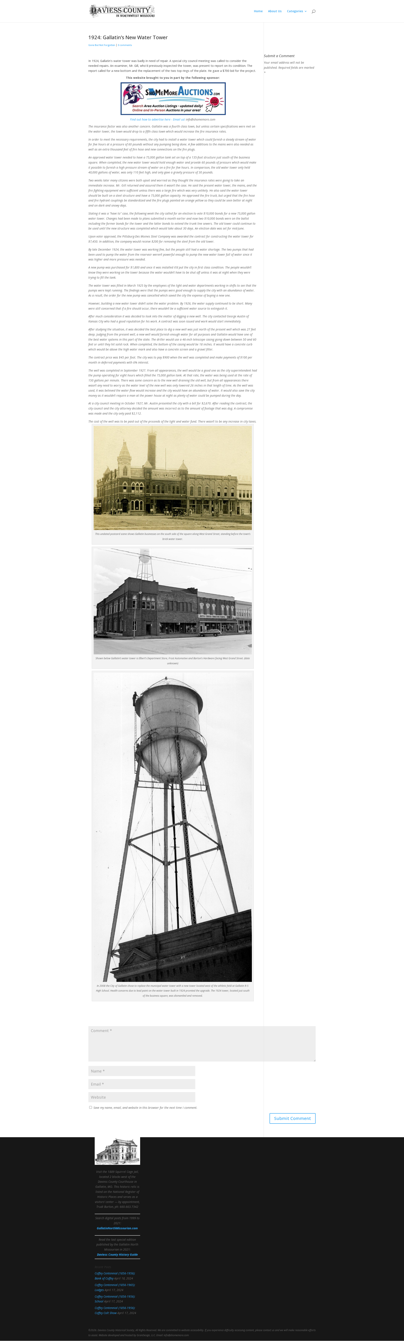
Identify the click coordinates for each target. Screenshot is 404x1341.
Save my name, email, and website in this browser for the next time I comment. (145, 1108)
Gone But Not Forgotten (101, 45)
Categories (295, 11)
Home (258, 11)
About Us (275, 11)
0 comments (125, 45)
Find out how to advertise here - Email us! (157, 119)
